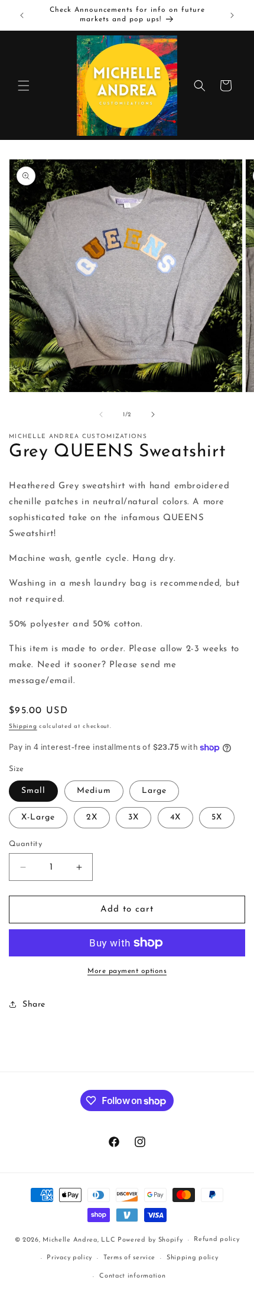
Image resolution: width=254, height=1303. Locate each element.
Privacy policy (69, 1258)
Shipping (23, 726)
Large (154, 790)
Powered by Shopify (150, 1240)
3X (133, 817)
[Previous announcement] (22, 15)
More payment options (127, 971)
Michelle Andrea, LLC (79, 1240)
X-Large (38, 817)
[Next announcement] (232, 15)
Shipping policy (193, 1258)
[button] (24, 86)
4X (175, 817)
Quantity (25, 844)
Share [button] (33, 1004)
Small (33, 790)
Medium (94, 790)
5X (216, 817)
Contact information (132, 1276)
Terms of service (129, 1258)
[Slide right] (153, 414)
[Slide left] (101, 414)
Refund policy (216, 1239)
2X (91, 817)
